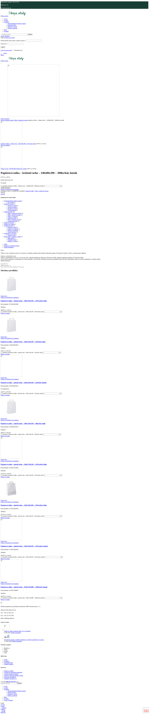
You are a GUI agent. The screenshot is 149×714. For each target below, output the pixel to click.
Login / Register (8, 700)
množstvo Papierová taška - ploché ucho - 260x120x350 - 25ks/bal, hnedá (23, 393)
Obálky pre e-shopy (9, 224)
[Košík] (1, 62)
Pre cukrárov (11, 202)
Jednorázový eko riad (10, 233)
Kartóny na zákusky (13, 229)
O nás (5, 659)
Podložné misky (12, 239)
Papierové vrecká (12, 26)
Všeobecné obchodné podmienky (13, 672)
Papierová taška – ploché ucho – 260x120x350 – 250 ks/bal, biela (24, 301)
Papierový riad (12, 235)
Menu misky (11, 238)
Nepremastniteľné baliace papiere (17, 23)
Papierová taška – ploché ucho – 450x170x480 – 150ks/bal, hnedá (24, 587)
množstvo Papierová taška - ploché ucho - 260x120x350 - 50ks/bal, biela (22, 434)
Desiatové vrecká (12, 208)
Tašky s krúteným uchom (21, 120)
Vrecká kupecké (12, 210)
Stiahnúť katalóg (8, 664)
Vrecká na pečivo (12, 205)
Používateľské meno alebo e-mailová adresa (13, 40)
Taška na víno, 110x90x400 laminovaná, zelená (14, 168)
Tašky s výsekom (12, 216)
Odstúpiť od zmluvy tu (10, 678)
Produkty (6, 661)
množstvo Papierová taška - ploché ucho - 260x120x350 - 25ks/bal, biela (22, 352)
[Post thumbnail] (6, 629)
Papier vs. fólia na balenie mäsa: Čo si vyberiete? (17, 631)
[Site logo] (5, 16)
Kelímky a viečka (12, 241)
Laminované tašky (13, 221)
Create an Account (10, 37)
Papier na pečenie (12, 28)
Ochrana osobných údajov (11, 674)
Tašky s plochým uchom (14, 215)
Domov (3, 120)
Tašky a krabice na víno (14, 219)
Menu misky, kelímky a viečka (12, 236)
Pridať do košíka (5, 187)
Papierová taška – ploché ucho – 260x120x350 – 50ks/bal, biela (23, 423)
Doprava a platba (8, 671)
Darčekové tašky (12, 218)
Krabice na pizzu (12, 227)
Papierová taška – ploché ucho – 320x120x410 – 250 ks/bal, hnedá (24, 546)
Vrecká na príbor (12, 207)
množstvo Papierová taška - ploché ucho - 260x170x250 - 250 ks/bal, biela (23, 475)
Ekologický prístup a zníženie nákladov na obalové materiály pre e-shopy (24, 639)
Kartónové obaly (8, 225)
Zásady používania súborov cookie (13, 675)
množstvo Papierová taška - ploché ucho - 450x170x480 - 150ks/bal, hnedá (23, 598)
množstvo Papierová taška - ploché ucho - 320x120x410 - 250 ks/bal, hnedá (23, 557)
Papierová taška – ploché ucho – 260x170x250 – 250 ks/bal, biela (24, 464)
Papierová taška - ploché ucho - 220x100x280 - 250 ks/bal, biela (18, 143)
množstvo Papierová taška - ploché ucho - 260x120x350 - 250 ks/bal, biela (23, 311)
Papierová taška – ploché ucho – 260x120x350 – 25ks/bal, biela (23, 342)
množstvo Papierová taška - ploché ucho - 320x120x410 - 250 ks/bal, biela (23, 516)
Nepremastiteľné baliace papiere (13, 201)
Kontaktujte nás (8, 662)
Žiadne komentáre (16, 632)
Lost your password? (6, 50)
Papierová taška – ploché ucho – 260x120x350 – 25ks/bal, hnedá (23, 383)
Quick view (4, 296)
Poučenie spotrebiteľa (10, 677)
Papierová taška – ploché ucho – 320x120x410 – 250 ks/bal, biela (24, 505)
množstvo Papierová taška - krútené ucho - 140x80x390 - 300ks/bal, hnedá (23, 186)
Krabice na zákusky (13, 230)
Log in (2, 47)
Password (4, 44)
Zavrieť (3, 194)
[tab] (76, 244)
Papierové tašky (12, 25)
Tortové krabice (12, 232)
